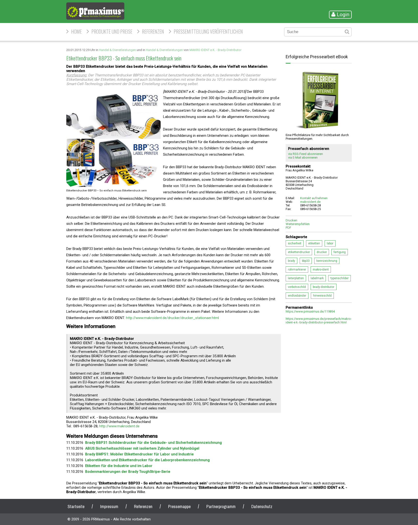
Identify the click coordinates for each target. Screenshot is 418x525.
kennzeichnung (326, 260)
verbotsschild (297, 287)
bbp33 (306, 260)
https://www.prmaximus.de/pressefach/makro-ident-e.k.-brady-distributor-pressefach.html (319, 320)
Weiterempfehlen (298, 224)
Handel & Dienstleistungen (117, 50)
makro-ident (321, 269)
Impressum (109, 506)
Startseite (75, 506)
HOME (76, 31)
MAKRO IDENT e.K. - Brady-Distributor (215, 50)
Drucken (291, 220)
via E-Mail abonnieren (303, 157)
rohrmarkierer (297, 269)
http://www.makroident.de (119, 426)
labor (330, 243)
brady (291, 260)
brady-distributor (323, 287)
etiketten (314, 243)
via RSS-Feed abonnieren (305, 154)
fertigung (340, 252)
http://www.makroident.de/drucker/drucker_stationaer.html (172, 318)
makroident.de (310, 202)
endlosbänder (297, 295)
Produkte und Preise (111, 31)
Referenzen (153, 31)
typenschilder (339, 278)
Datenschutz (261, 506)
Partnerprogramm (221, 506)
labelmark (317, 278)
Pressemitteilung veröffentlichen (208, 31)
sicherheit (294, 243)
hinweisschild (322, 295)
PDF (288, 227)
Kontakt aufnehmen (314, 198)
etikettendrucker (299, 252)
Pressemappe (179, 506)
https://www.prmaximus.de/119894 (310, 311)
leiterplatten (296, 278)
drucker (322, 252)
